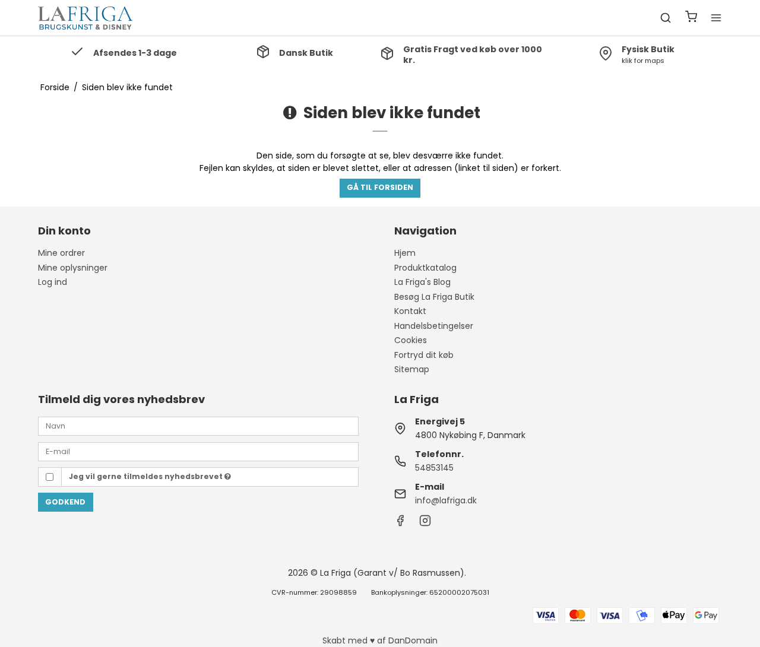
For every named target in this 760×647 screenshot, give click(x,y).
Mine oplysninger (72, 268)
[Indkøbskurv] (691, 18)
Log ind (52, 282)
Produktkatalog (425, 268)
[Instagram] (425, 523)
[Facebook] (400, 523)
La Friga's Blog (422, 282)
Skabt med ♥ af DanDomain (380, 640)
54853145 (434, 468)
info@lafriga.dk (446, 500)
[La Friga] (85, 18)
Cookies (410, 340)
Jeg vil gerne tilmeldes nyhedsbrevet (146, 476)
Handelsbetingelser (433, 326)
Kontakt (410, 311)
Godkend (65, 502)
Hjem (405, 253)
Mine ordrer (61, 253)
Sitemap (411, 369)
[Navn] (198, 426)
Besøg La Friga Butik (434, 297)
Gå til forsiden (380, 187)
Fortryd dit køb (424, 355)
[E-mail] (198, 450)
